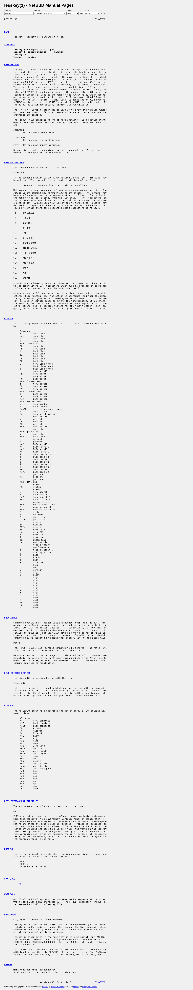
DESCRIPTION (11, 64)
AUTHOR (8, 964)
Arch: (70, 11)
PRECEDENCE (10, 618)
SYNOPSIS (9, 44)
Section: (38, 11)
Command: (9, 11)
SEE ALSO (9, 879)
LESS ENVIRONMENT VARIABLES (21, 801)
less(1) (18, 884)
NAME (6, 32)
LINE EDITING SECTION (17, 673)
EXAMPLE (8, 318)
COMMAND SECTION (14, 162)
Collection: (85, 11)
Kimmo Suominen (57, 987)
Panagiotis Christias (89, 987)
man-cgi (76, 987)
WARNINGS (9, 894)
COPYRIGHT (10, 914)
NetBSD (45, 987)
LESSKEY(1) (100, 982)
